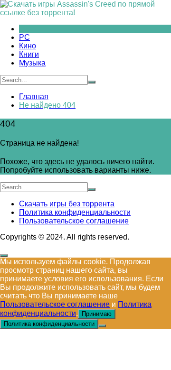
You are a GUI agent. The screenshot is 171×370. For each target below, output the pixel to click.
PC (24, 37)
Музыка (32, 63)
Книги (29, 54)
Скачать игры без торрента (66, 204)
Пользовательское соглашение (74, 221)
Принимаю (97, 313)
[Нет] (102, 325)
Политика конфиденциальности (75, 212)
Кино (27, 46)
